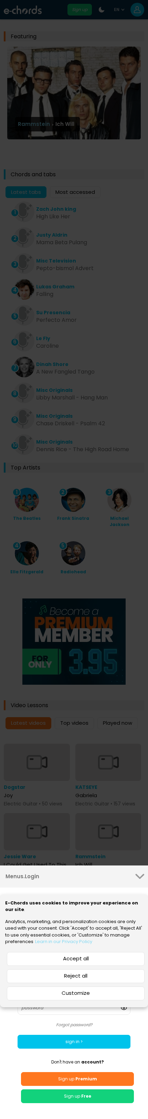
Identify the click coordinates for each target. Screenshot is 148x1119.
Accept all (76, 958)
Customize (76, 993)
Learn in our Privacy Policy (63, 941)
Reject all (75, 975)
